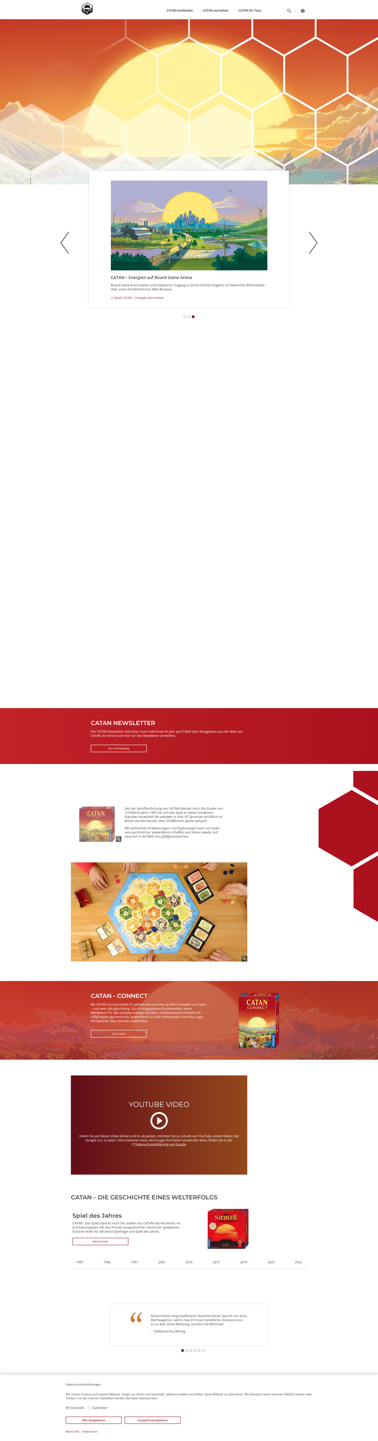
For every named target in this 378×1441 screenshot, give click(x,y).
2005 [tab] (161, 1262)
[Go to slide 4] (194, 1350)
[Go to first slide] (313, 249)
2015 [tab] (216, 1262)
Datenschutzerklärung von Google (160, 1144)
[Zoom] (118, 839)
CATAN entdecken (180, 10)
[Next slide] (282, 1327)
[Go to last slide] (95, 1327)
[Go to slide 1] (184, 323)
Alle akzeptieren (93, 1420)
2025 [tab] (298, 1262)
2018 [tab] (243, 1262)
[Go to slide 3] (193, 323)
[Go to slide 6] (203, 1350)
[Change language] (303, 11)
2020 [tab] (271, 1262)
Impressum (89, 1431)
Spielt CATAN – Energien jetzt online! (139, 304)
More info (72, 1431)
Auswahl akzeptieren (153, 1420)
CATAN (166, 836)
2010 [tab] (189, 1262)
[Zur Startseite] (87, 14)
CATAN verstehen (216, 10)
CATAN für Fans (249, 10)
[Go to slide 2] (189, 323)
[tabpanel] (189, 1228)
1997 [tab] (134, 1262)
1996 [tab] (106, 1262)
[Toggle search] (289, 11)
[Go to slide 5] (199, 1350)
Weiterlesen (100, 1241)
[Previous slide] (64, 249)
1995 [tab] (79, 1262)
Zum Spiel (118, 1033)
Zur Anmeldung (118, 748)
